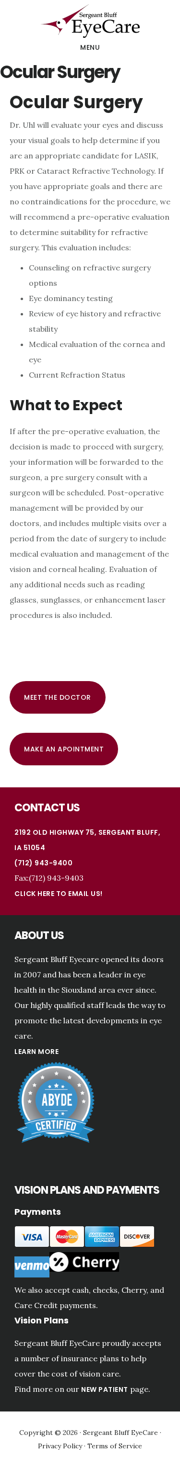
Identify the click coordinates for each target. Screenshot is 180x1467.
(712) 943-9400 (43, 863)
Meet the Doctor (57, 697)
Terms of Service (114, 1446)
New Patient (104, 1389)
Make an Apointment (64, 749)
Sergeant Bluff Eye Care (90, 21)
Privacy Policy (60, 1446)
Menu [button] (90, 47)
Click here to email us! (58, 893)
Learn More (36, 1051)
